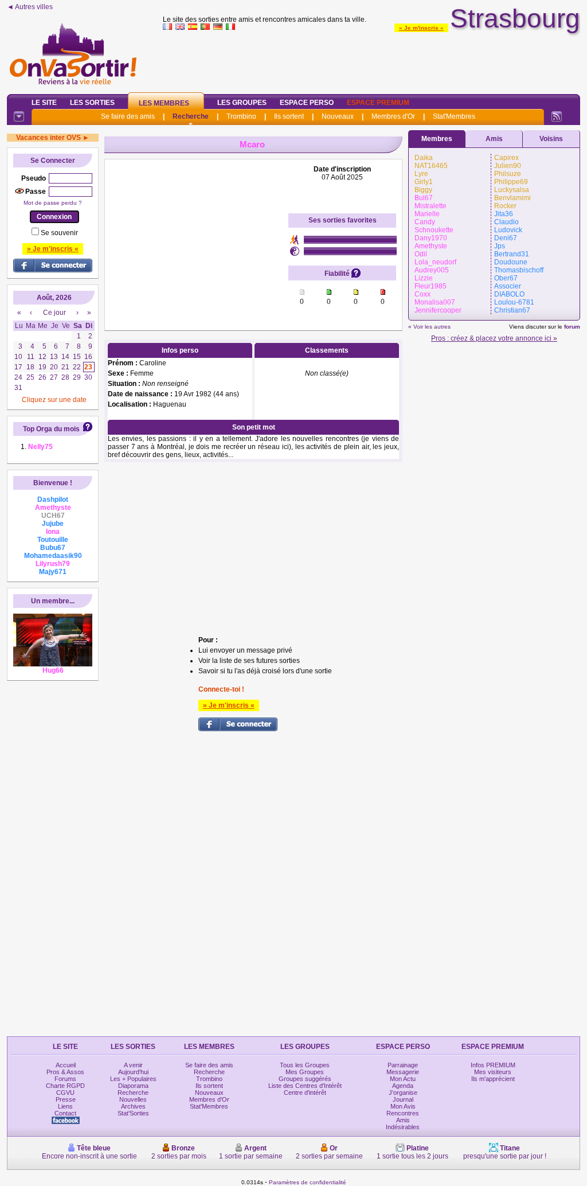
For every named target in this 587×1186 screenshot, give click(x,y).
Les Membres (164, 103)
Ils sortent (289, 116)
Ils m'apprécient (493, 1078)
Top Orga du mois (51, 429)
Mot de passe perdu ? (53, 203)
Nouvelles (133, 1099)
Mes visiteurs (492, 1071)
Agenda (402, 1085)
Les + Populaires (133, 1078)
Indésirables (403, 1126)
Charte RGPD (65, 1085)
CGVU (65, 1092)
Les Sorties (92, 103)
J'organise (403, 1092)
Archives (133, 1106)
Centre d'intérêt (305, 1092)
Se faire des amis (128, 116)
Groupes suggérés (305, 1078)
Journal (403, 1099)
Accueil (66, 1065)
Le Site (44, 103)
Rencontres (402, 1113)
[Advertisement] (371, 59)
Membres (436, 139)
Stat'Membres (454, 116)
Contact (65, 1113)
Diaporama (133, 1085)
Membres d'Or (393, 116)
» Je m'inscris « (421, 28)
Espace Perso (307, 103)
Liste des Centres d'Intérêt (305, 1085)
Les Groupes (242, 103)
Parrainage (403, 1065)
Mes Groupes (304, 1071)
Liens (65, 1106)
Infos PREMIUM (493, 1065)
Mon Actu (403, 1078)
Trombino (241, 116)
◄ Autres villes (30, 7)
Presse (66, 1099)
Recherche (191, 116)
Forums (65, 1078)
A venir (133, 1065)
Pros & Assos (65, 1071)
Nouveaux (338, 116)
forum (572, 326)
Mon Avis (403, 1106)
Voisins (551, 139)
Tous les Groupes (305, 1065)
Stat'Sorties (133, 1113)
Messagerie (402, 1071)
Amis (494, 139)
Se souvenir (59, 233)
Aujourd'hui (133, 1071)
